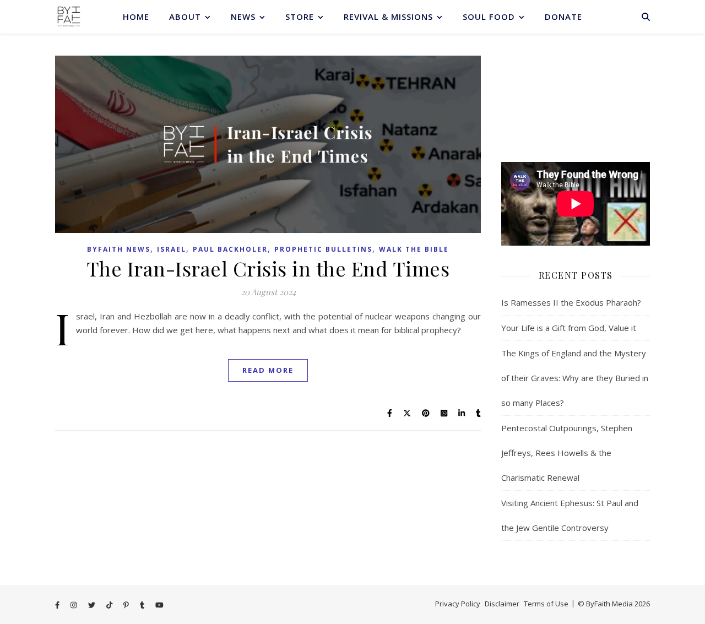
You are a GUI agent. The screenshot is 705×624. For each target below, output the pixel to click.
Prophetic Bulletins (323, 249)
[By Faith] (69, 16)
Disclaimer (502, 604)
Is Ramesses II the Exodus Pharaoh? (571, 302)
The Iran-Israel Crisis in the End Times (268, 268)
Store (299, 16)
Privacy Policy (457, 604)
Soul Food (489, 16)
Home (136, 16)
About (185, 16)
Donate (563, 16)
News (243, 16)
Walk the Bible (414, 249)
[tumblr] (143, 605)
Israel (171, 249)
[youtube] (159, 605)
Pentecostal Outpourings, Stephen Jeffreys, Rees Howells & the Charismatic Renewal (566, 452)
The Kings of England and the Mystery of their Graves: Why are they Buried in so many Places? (574, 378)
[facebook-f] (58, 605)
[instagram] (74, 605)
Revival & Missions (388, 16)
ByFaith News (118, 249)
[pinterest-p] (127, 605)
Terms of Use (546, 604)
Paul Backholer (230, 249)
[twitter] (92, 605)
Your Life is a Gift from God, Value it (568, 327)
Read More (268, 370)
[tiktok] (110, 605)
